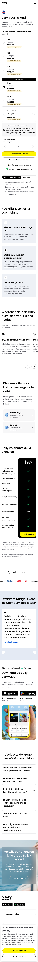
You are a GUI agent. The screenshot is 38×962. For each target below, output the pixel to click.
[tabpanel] (19, 188)
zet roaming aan (10, 266)
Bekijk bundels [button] (28, 534)
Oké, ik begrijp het (19, 950)
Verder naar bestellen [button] (19, 154)
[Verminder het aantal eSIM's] (34, 146)
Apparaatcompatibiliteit (19, 160)
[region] (19, 498)
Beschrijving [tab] (27, 177)
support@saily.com (8, 550)
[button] (15, 473)
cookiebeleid (16, 945)
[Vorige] (27, 366)
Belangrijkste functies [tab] (12, 177)
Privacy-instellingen (19, 956)
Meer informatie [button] (19, 878)
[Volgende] (34, 366)
